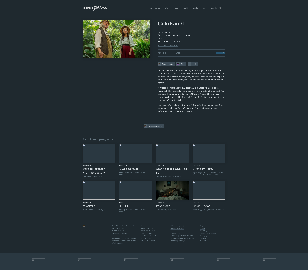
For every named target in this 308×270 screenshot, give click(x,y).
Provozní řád (175, 233)
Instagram (124, 233)
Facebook (115, 233)
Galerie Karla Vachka (181, 8)
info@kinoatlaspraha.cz (150, 236)
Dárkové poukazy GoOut (180, 240)
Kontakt (214, 8)
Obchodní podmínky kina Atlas (182, 236)
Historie (205, 8)
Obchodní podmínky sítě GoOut (182, 238)
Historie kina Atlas (177, 228)
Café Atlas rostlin (128, 226)
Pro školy (166, 8)
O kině (157, 8)
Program (149, 8)
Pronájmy (195, 8)
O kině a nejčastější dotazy (181, 226)
